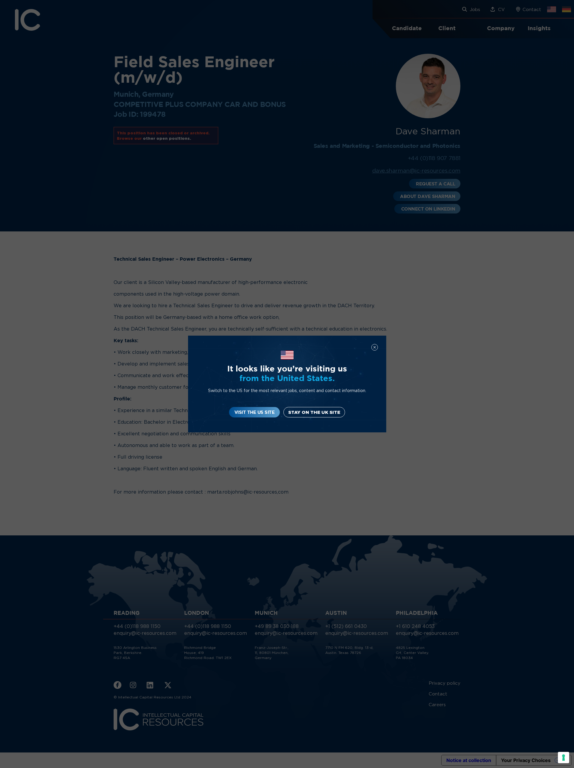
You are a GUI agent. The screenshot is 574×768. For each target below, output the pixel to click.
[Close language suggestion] (374, 347)
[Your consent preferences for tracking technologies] (563, 757)
